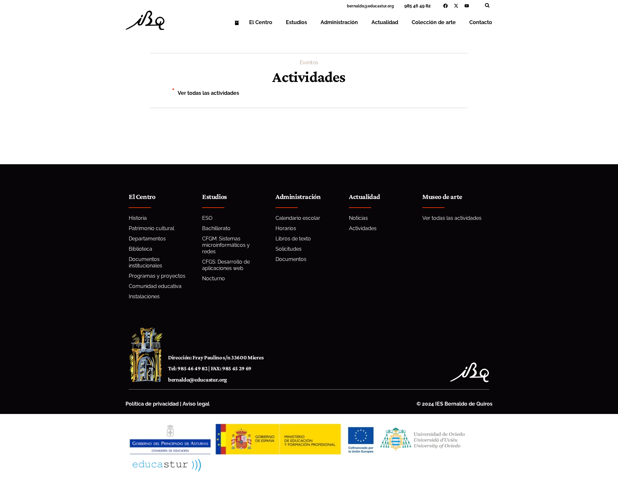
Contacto (480, 22)
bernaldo (355, 6)
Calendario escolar (298, 218)
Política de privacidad (152, 404)
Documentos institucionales (145, 262)
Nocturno (213, 278)
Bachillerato (216, 228)
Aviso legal (196, 404)
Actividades (363, 228)
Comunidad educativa (155, 286)
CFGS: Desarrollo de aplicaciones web (226, 265)
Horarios (286, 228)
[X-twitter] (456, 5)
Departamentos (147, 239)
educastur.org (381, 6)
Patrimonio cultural (151, 228)
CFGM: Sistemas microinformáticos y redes (226, 245)
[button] (487, 5)
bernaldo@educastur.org (197, 379)
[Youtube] (466, 5)
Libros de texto (293, 239)
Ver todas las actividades (208, 93)
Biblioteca (140, 249)
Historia (138, 218)
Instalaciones (144, 296)
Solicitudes (289, 249)
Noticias (358, 218)
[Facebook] (445, 5)
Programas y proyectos (157, 276)
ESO (207, 218)
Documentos (291, 259)
